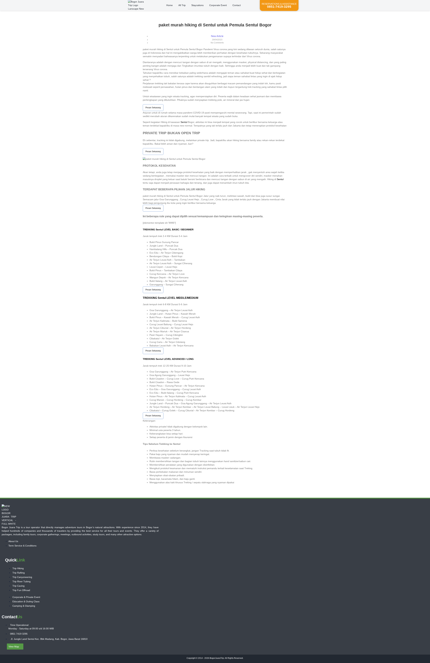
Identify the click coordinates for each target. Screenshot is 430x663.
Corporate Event (218, 5)
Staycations (197, 5)
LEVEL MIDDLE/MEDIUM (182, 297)
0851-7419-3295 (279, 6)
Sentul (184, 122)
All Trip (182, 5)
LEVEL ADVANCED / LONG (178, 359)
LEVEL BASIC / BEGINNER (178, 229)
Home (169, 5)
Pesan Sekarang (153, 107)
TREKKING (149, 229)
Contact (236, 5)
